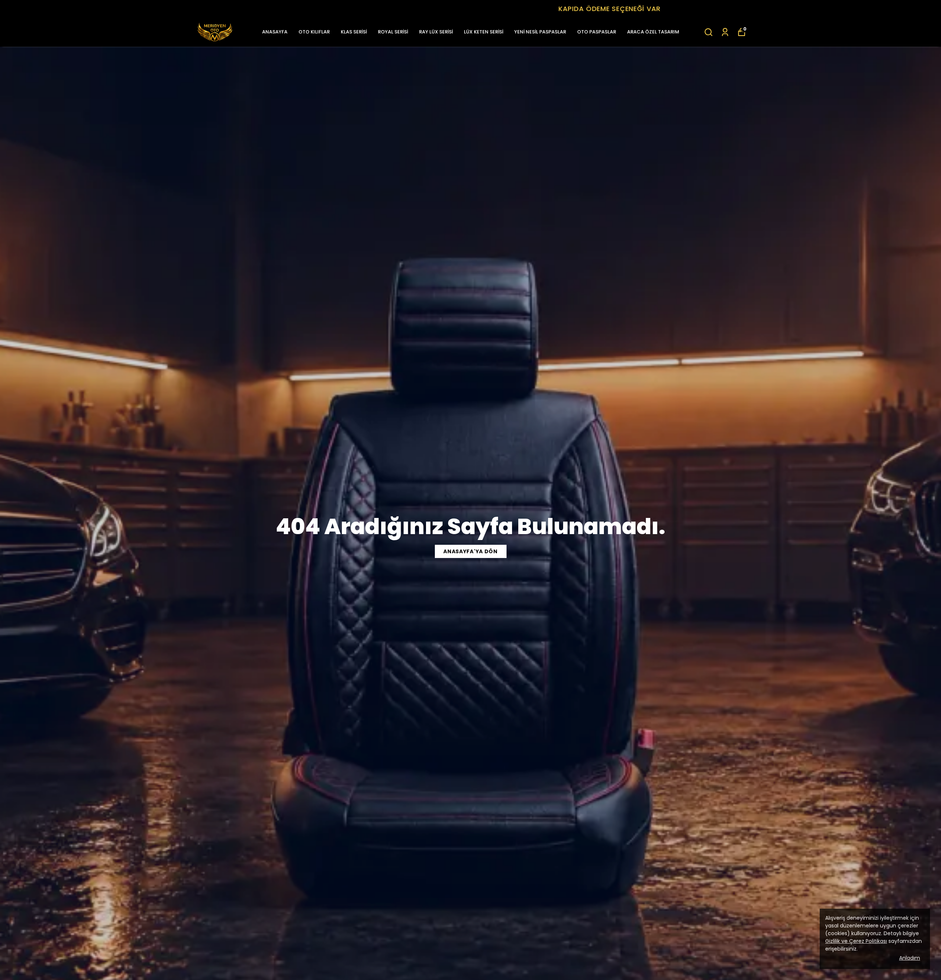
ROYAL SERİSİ (393, 31)
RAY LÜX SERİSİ (436, 31)
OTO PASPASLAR (596, 31)
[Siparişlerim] (725, 32)
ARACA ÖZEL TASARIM (653, 31)
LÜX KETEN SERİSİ (483, 31)
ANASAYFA (274, 31)
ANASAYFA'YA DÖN (470, 551)
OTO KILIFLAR (314, 31)
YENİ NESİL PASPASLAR (540, 31)
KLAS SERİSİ (354, 31)
